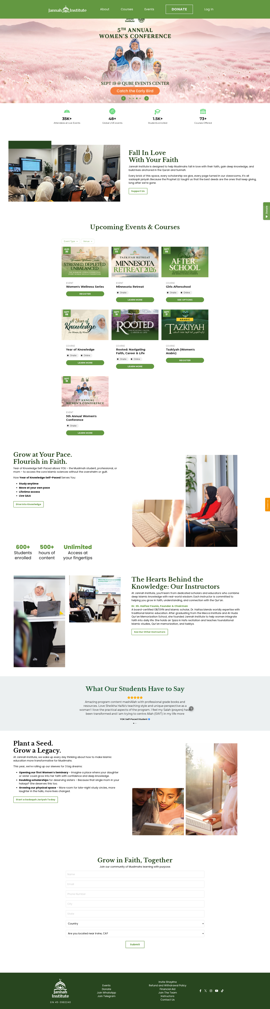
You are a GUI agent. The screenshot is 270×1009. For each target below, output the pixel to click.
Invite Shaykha (168, 986)
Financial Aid (167, 993)
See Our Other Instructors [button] (149, 632)
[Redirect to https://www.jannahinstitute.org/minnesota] (135, 61)
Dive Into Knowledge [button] (28, 504)
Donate (106, 993)
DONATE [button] (179, 9)
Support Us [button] (138, 191)
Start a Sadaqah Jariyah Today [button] (35, 803)
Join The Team (167, 996)
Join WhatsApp (106, 996)
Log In (208, 9)
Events (149, 9)
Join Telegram (106, 1000)
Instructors (167, 1000)
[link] (85, 293)
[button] (123, 98)
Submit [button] (135, 948)
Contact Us (167, 1003)
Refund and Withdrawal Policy (167, 989)
